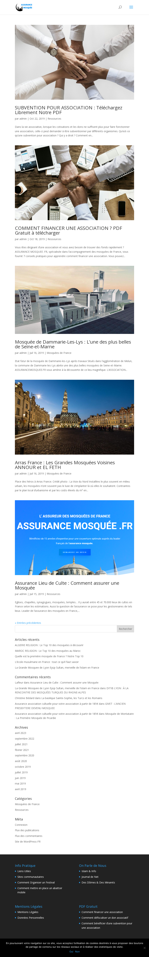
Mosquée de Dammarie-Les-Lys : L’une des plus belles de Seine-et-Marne (73, 344)
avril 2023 (20, 733)
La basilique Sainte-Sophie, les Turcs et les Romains (71, 698)
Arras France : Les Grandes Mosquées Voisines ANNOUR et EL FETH (65, 464)
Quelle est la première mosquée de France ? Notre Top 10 (49, 656)
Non (77, 951)
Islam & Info (89, 871)
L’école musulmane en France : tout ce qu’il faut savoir (47, 662)
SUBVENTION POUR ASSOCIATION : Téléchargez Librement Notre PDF (68, 110)
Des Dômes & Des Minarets (98, 882)
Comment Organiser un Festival (36, 882)
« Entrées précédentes (28, 623)
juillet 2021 (21, 744)
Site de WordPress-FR (28, 841)
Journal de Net (90, 876)
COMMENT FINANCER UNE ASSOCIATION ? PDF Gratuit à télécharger (68, 230)
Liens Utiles (24, 871)
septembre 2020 (24, 755)
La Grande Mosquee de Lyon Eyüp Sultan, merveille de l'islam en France (57, 688)
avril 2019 (20, 789)
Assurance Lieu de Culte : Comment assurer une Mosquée (67, 585)
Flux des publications (27, 830)
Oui (71, 951)
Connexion (21, 824)
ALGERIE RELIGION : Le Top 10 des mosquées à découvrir (49, 645)
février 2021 (22, 750)
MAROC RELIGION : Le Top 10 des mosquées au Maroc (48, 650)
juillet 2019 (21, 772)
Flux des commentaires (28, 836)
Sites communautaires (30, 876)
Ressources (54, 118)
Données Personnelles (30, 917)
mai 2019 (20, 783)
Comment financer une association (102, 912)
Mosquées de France (59, 353)
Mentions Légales (27, 912)
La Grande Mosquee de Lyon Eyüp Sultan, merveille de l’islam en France (57, 667)
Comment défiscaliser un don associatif (105, 917)
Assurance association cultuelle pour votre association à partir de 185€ (56, 703)
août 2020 (21, 761)
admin (23, 118)
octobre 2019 (23, 766)
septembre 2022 (24, 738)
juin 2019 (20, 778)
